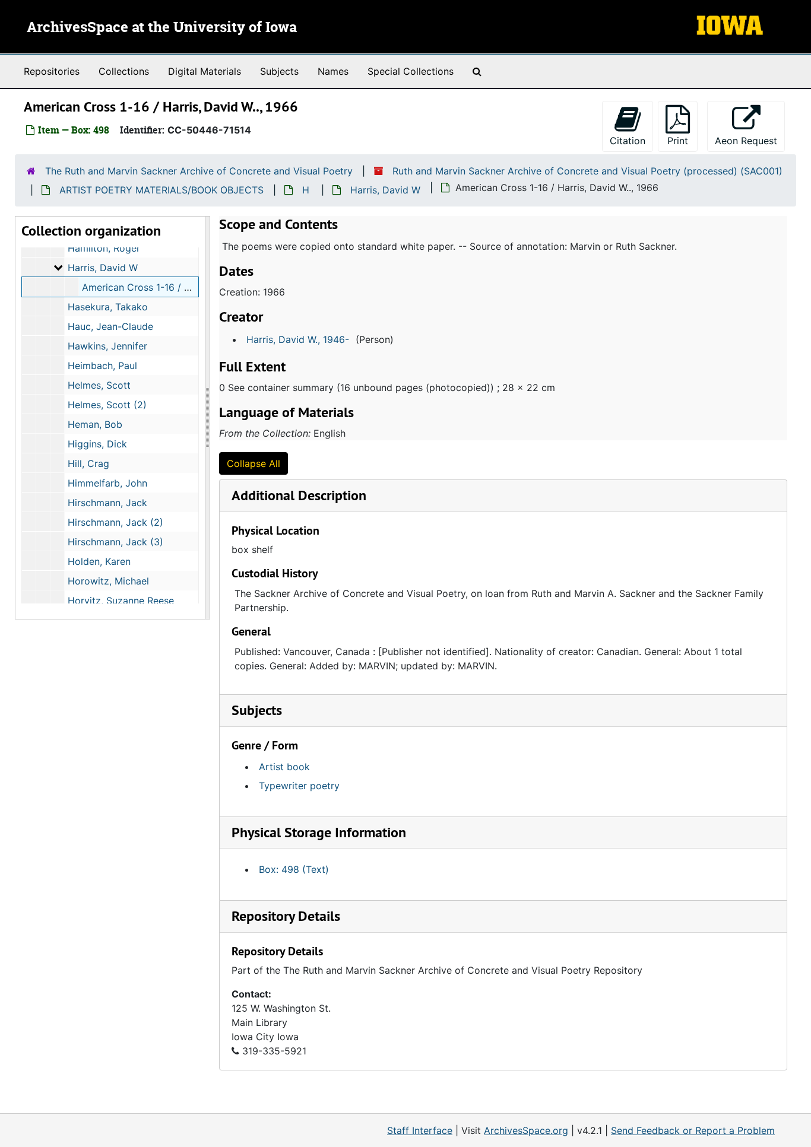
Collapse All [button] (253, 463)
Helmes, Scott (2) (107, 405)
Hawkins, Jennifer (107, 346)
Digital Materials (204, 71)
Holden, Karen (99, 561)
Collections (124, 71)
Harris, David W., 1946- (297, 339)
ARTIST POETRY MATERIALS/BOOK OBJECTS (161, 190)
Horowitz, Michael (108, 581)
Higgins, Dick (97, 444)
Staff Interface (419, 1130)
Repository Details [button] (286, 916)
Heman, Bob (95, 424)
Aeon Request (750, 140)
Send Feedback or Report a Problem (693, 1130)
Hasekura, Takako (108, 307)
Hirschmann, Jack (107, 503)
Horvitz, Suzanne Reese (121, 600)
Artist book (284, 767)
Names (333, 71)
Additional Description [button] (299, 495)
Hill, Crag (88, 463)
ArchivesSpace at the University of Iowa (162, 28)
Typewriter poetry (299, 786)
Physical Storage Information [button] (319, 832)
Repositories (52, 71)
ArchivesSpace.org (526, 1130)
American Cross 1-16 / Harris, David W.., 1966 (183, 287)
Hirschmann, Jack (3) (115, 542)
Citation (627, 141)
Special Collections (411, 71)
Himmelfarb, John (107, 483)
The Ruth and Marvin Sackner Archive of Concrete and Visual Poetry (199, 171)
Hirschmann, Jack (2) (115, 522)
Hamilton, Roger (104, 248)
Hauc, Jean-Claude (110, 326)
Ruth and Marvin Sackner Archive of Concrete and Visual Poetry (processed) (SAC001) (587, 171)
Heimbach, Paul (102, 365)
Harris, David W (385, 190)
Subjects (279, 71)
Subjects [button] (257, 710)
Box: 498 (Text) (294, 869)
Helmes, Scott (99, 385)
